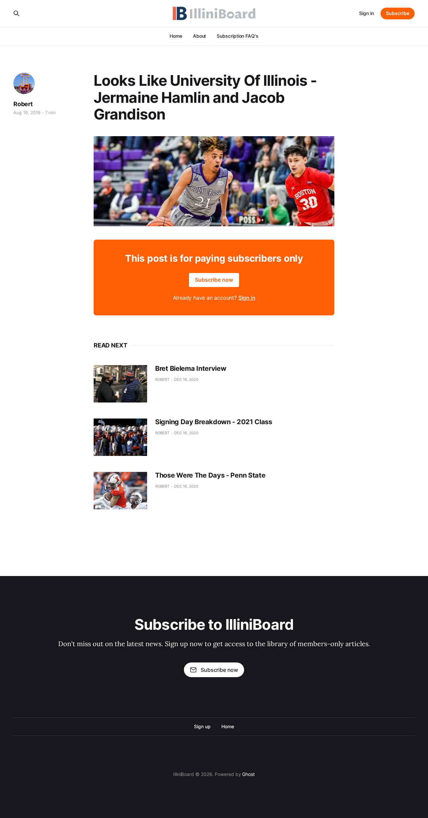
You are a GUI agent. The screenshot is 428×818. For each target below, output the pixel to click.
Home (176, 36)
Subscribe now (214, 279)
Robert (23, 103)
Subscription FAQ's (237, 36)
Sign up (202, 726)
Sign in (366, 13)
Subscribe (397, 13)
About (199, 36)
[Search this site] (16, 13)
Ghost (248, 774)
